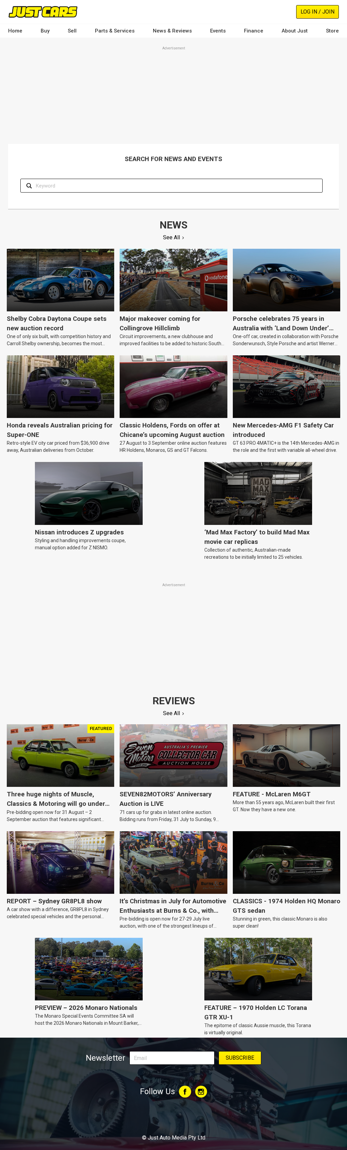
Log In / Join (317, 11)
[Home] (43, 12)
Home (15, 31)
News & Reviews (172, 31)
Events (218, 31)
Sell (72, 31)
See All (171, 237)
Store (332, 31)
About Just (295, 31)
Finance (253, 31)
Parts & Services (115, 31)
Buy (45, 31)
